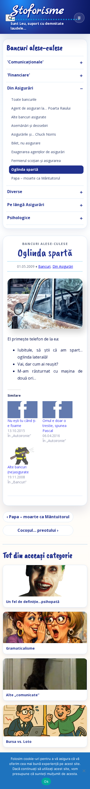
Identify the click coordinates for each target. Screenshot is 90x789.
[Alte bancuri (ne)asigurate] (23, 456)
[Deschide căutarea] (10, 17)
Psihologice (18, 217)
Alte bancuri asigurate (28, 117)
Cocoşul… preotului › (38, 530)
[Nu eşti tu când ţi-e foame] (23, 409)
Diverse (14, 191)
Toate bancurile (23, 99)
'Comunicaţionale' (25, 62)
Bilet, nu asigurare (25, 143)
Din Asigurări (62, 266)
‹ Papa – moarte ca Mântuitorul (38, 516)
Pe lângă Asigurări (25, 204)
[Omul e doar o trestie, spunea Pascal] (57, 409)
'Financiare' (18, 75)
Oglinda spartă (24, 169)
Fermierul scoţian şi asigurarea (36, 160)
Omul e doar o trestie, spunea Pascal (54, 425)
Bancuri (44, 266)
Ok (46, 781)
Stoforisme (37, 11)
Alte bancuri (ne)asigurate (18, 469)
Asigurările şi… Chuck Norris (33, 134)
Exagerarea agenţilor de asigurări (37, 151)
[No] (83, 770)
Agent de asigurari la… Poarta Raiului (40, 108)
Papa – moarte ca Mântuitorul (35, 178)
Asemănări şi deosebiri (29, 125)
